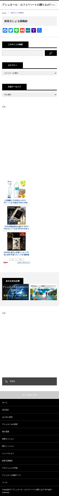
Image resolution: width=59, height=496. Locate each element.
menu (53, 5)
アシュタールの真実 (10, 424)
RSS (12, 381)
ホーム (4, 402)
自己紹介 (5, 410)
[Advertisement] (29, 137)
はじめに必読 (7, 417)
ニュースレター (8, 453)
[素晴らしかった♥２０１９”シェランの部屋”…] (27, 292)
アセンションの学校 (10, 468)
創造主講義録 (7, 461)
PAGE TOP (32, 395)
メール (4, 482)
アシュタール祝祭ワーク (11, 475)
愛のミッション (8, 446)
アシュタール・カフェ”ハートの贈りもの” (28, 490)
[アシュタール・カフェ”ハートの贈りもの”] (26, 4)
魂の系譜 (5, 432)
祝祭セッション (8, 439)
